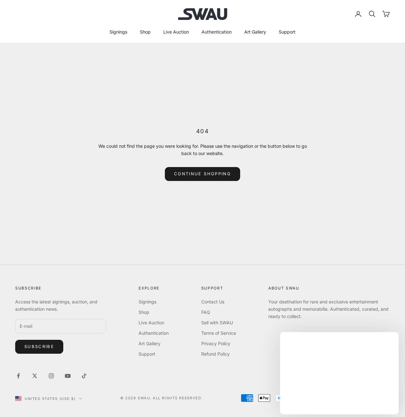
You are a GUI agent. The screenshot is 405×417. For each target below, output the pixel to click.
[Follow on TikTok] (84, 376)
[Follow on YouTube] (68, 376)
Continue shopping (202, 173)
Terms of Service (218, 333)
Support (287, 31)
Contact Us (212, 301)
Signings (118, 31)
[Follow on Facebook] (18, 376)
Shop (145, 31)
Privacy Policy (215, 343)
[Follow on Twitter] (35, 376)
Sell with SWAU (217, 322)
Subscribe (39, 346)
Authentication (217, 31)
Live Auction (176, 31)
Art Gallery (255, 31)
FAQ (205, 312)
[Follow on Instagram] (51, 376)
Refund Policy (215, 354)
